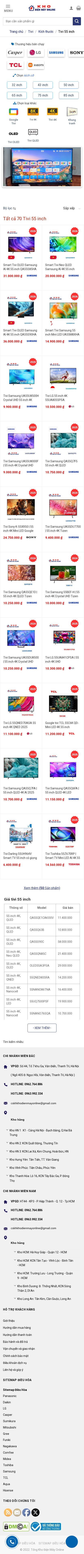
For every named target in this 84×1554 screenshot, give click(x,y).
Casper (7, 1414)
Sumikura (9, 1421)
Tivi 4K (53, 119)
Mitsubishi (9, 1427)
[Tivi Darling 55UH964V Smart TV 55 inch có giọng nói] (21, 834)
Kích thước (45, 32)
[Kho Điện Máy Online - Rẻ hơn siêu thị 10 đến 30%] (42, 8)
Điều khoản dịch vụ (15, 1362)
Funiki (6, 1440)
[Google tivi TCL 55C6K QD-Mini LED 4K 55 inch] (63, 703)
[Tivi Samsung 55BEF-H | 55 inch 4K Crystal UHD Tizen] (63, 572)
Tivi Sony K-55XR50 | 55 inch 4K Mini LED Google (18, 528)
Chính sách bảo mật (16, 1356)
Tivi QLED (33, 140)
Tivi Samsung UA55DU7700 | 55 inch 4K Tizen (63, 528)
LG (4, 1408)
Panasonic (10, 1396)
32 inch (17, 85)
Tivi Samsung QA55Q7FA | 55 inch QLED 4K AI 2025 (20, 790)
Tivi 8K (33, 119)
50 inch (69, 85)
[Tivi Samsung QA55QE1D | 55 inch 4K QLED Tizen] (21, 572)
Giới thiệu (9, 1320)
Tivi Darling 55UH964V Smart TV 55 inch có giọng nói (20, 856)
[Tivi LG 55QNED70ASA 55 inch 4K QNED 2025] (21, 703)
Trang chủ (16, 32)
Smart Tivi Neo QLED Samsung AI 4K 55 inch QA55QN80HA (60, 267)
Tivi (30, 32)
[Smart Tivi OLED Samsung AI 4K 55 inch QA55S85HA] (21, 245)
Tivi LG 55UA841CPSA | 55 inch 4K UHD (62, 659)
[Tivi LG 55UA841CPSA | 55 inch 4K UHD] (63, 637)
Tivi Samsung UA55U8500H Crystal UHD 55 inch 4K (21, 398)
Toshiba (8, 1465)
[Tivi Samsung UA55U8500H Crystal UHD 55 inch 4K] (21, 376)
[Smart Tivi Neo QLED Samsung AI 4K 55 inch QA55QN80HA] (63, 245)
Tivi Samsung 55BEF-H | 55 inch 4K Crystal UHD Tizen (62, 594)
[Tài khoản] (71, 7)
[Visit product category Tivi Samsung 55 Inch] (56, 53)
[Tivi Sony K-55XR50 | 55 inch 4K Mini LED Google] (21, 507)
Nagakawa (10, 1446)
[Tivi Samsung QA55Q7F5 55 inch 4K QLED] (63, 441)
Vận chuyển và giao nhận (19, 1348)
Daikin (7, 1402)
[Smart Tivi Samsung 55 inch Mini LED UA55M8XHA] (63, 310)
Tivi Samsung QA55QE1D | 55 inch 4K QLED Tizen (20, 594)
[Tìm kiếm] (77, 21)
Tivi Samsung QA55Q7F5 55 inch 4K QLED (61, 463)
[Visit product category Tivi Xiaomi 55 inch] (36, 65)
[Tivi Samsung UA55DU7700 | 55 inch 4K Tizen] (63, 507)
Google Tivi (13, 121)
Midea (7, 1459)
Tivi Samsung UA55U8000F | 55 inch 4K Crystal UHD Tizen (20, 463)
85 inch (69, 95)
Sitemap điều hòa (21, 1543)
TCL (5, 1477)
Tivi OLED (13, 142)
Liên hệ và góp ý (13, 1369)
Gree (6, 1433)
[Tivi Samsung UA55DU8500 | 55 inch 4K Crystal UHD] (21, 637)
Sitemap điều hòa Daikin (57, 1543)
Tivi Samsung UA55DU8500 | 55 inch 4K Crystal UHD (21, 659)
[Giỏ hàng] (78, 7)
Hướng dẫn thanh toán (17, 1334)
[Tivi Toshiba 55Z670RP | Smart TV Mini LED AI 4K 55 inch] (63, 834)
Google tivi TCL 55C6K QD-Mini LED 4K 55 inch (62, 725)
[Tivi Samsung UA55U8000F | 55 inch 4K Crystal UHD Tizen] (21, 441)
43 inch (43, 85)
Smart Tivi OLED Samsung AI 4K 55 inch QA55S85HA (20, 267)
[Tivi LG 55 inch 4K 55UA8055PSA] (63, 376)
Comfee (8, 1452)
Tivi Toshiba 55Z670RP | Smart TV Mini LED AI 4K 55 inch (62, 856)
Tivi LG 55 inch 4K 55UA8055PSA (56, 398)
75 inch (43, 95)
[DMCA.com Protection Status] (16, 1526)
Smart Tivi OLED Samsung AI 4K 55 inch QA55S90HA (20, 332)
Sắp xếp (69, 208)
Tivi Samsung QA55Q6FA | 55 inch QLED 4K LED (62, 790)
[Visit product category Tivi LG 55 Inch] (36, 53)
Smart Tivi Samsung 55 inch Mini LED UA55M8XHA (62, 332)
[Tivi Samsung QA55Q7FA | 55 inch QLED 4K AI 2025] (21, 768)
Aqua (6, 1484)
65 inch (17, 95)
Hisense (8, 1490)
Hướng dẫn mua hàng (17, 1327)
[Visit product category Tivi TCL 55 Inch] (15, 65)
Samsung (9, 1471)
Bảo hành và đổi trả (15, 1341)
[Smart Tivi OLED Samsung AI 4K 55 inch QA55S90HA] (21, 310)
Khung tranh (72, 121)
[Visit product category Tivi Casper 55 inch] (15, 53)
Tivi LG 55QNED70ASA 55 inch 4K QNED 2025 (19, 725)
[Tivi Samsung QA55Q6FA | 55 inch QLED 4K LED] (63, 768)
